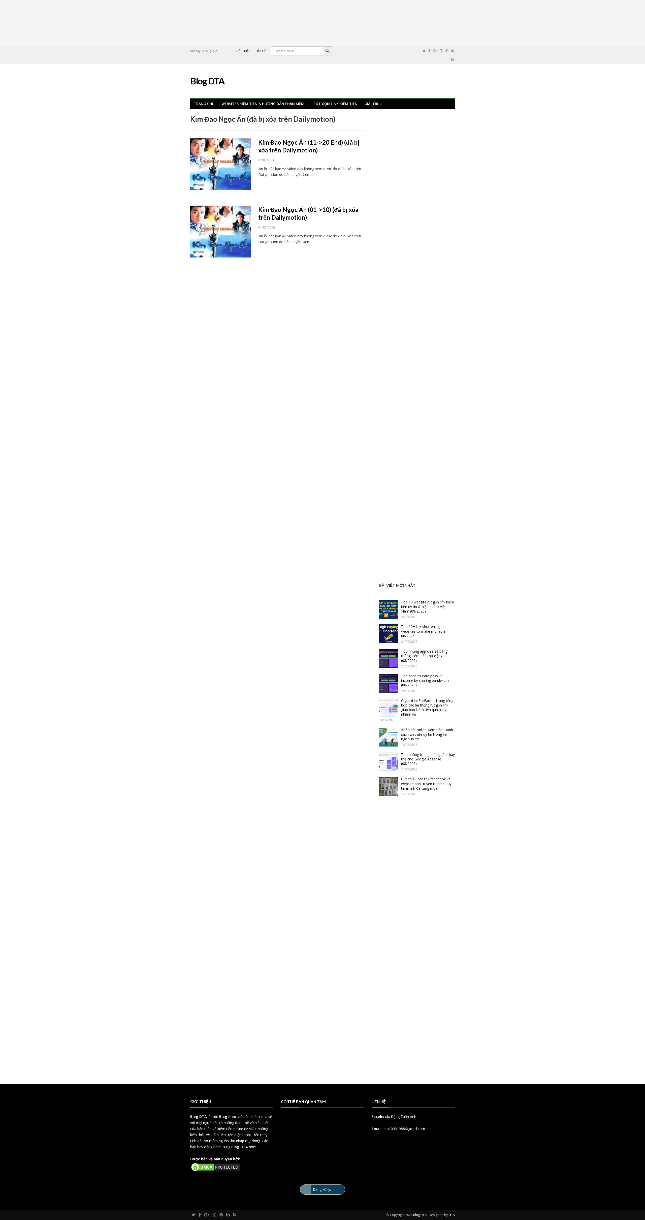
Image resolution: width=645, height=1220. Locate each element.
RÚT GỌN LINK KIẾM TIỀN (335, 103)
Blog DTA (198, 1116)
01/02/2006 (266, 227)
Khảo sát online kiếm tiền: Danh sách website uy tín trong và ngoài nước (427, 734)
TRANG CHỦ (204, 103)
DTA (452, 1214)
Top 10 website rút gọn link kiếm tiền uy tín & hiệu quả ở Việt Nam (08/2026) (427, 607)
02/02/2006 (266, 160)
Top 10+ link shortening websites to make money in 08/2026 (423, 631)
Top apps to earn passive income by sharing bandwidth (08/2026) (425, 680)
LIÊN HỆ (261, 51)
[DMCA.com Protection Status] (215, 1170)
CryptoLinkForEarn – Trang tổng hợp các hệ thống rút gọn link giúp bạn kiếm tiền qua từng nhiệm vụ (427, 707)
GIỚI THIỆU (243, 51)
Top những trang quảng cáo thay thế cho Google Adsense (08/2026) (428, 759)
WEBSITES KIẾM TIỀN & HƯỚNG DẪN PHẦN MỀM (262, 103)
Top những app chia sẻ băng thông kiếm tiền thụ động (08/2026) (424, 656)
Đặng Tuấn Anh (403, 1116)
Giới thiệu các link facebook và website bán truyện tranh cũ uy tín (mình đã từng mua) (426, 783)
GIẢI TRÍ (371, 103)
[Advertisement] (322, 22)
